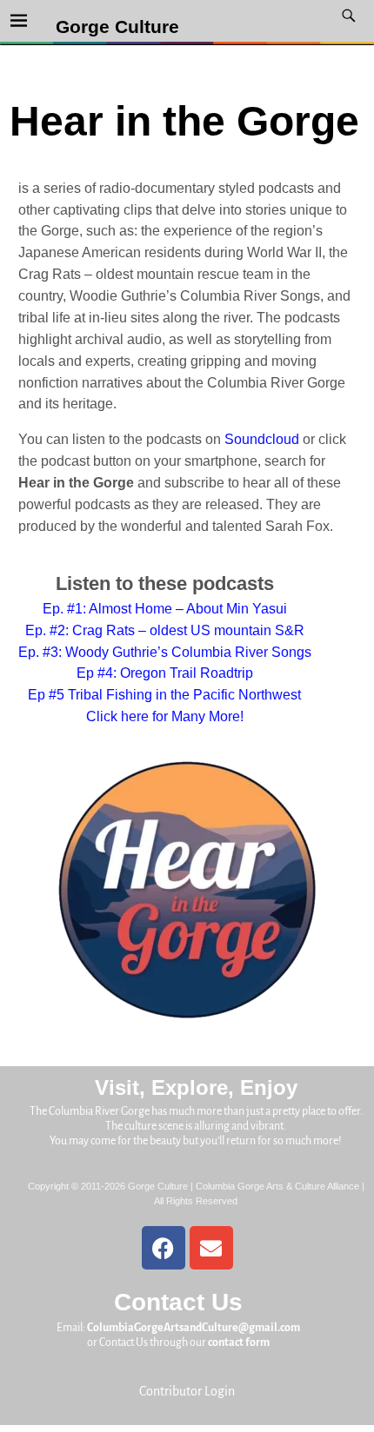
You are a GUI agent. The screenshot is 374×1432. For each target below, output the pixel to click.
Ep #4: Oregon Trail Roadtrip (165, 673)
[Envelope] (211, 1248)
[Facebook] (163, 1248)
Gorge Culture (117, 27)
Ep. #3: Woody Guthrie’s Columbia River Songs (164, 652)
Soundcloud (261, 439)
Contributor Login (187, 1391)
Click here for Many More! (165, 716)
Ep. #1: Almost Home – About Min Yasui (165, 608)
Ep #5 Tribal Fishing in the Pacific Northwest (164, 694)
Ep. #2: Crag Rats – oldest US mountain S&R (164, 630)
